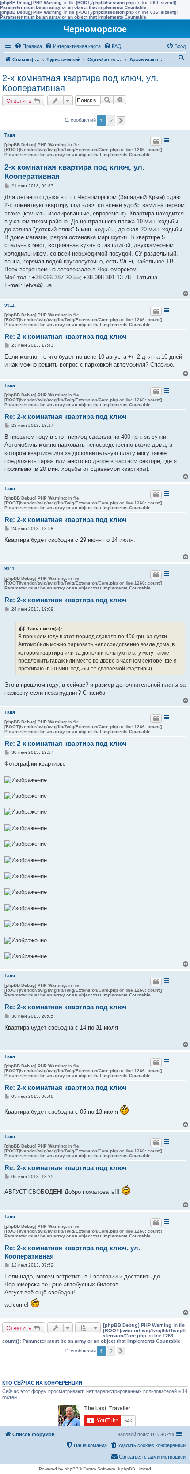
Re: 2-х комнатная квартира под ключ (65, 336)
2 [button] (111, 120)
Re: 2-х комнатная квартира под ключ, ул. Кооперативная (72, 1252)
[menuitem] (28, 46)
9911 (9, 305)
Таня (9, 135)
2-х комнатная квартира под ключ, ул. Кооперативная (80, 83)
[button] (121, 120)
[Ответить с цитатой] (156, 141)
